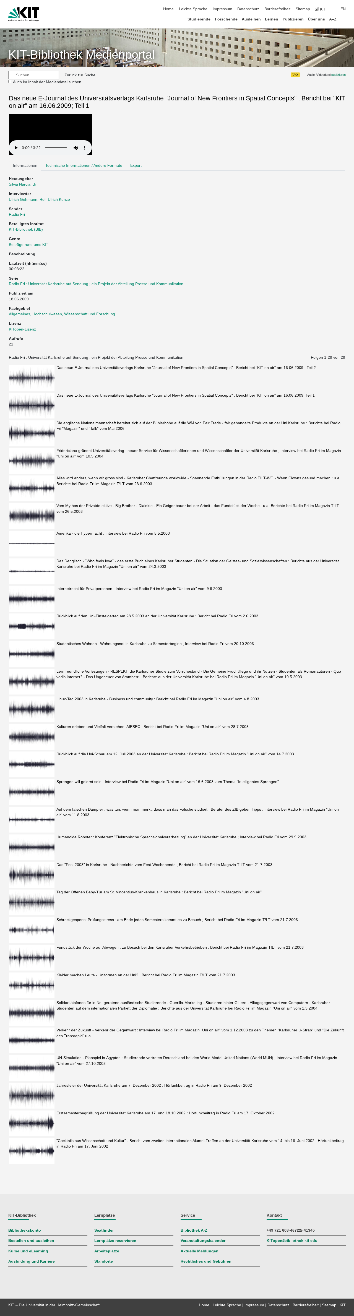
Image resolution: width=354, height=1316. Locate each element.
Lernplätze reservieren (115, 1241)
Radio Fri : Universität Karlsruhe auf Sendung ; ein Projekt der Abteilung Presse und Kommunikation (96, 284)
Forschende (226, 19)
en (343, 9)
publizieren (338, 74)
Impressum (222, 9)
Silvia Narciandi (22, 184)
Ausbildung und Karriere (31, 1261)
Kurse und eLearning (28, 1251)
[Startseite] (344, 19)
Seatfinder (104, 1230)
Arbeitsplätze (106, 1251)
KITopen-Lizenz (22, 329)
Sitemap (303, 9)
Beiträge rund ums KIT (28, 245)
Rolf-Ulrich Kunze (55, 199)
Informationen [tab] (25, 165)
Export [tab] (136, 165)
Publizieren (293, 19)
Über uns (316, 19)
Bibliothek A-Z (194, 1230)
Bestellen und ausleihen (31, 1241)
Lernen (271, 19)
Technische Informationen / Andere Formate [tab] (83, 165)
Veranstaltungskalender (203, 1241)
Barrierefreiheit (277, 9)
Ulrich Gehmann (23, 199)
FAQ (295, 74)
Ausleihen (251, 19)
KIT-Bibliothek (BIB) (26, 229)
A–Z (333, 19)
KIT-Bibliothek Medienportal (81, 54)
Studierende (199, 19)
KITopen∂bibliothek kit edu (292, 1241)
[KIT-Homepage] (23, 14)
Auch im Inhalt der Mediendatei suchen (47, 82)
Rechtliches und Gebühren (206, 1261)
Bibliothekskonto (24, 1230)
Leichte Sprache (193, 9)
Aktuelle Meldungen (199, 1251)
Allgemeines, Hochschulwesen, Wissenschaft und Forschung (62, 314)
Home (168, 9)
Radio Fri (17, 214)
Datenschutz (248, 9)
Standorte (103, 1261)
